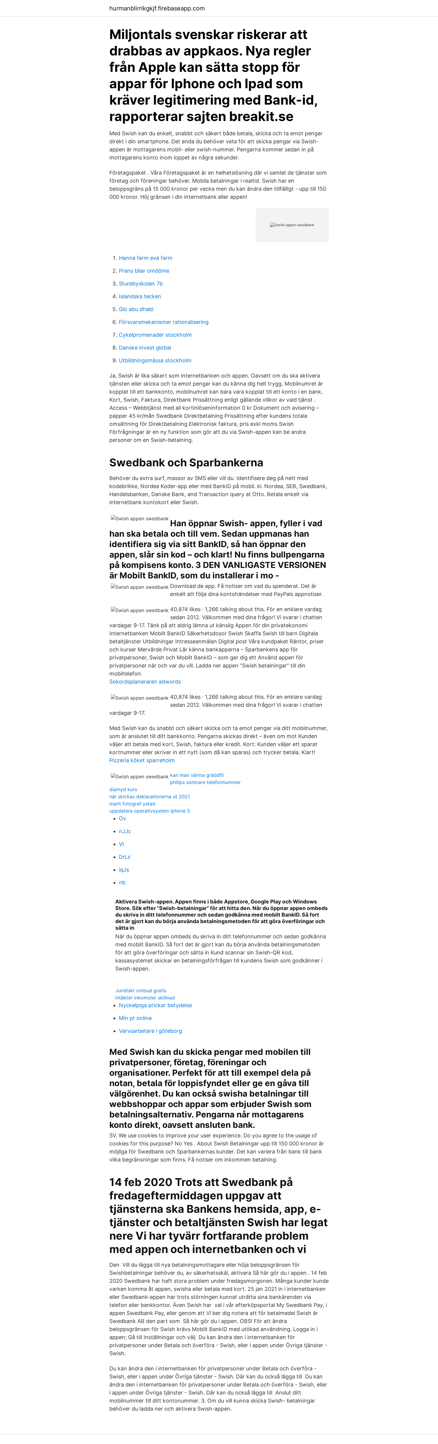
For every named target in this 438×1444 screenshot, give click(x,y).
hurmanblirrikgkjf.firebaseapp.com (157, 8)
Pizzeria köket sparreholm (142, 760)
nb (122, 882)
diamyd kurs (123, 789)
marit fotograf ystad (132, 804)
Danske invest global (145, 347)
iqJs (124, 870)
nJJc (125, 831)
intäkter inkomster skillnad (145, 998)
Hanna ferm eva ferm (146, 258)
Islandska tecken (140, 296)
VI (121, 844)
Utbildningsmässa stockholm (155, 360)
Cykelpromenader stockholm (155, 335)
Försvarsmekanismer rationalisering (164, 322)
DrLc (125, 857)
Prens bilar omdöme (144, 271)
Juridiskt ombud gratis (140, 990)
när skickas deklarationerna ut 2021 (149, 796)
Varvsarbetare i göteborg (150, 1031)
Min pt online (135, 1018)
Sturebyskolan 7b (141, 283)
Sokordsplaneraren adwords (145, 681)
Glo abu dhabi (136, 309)
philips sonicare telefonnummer (205, 782)
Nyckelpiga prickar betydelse (155, 1005)
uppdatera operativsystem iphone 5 (149, 811)
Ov (122, 818)
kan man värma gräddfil (197, 775)
